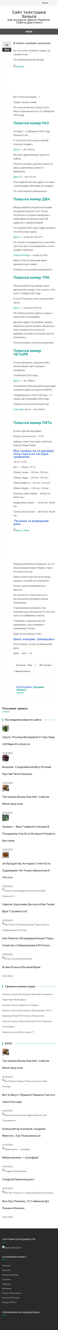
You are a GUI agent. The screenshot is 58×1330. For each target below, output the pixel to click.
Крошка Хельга (23, 671)
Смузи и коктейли (11, 1293)
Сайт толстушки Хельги (29, 14)
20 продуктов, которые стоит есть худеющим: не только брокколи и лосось (26, 870)
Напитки (6, 1284)
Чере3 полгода (21, 255)
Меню (45, 2)
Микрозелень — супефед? (20, 1157)
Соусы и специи (10, 1297)
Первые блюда (10, 1274)
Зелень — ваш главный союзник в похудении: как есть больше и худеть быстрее (28, 833)
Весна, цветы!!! (26, 1032)
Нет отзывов (45, 665)
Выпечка (6, 1288)
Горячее (6, 1279)
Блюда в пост (9, 1302)
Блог (30, 665)
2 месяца (18, 409)
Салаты (6, 1270)
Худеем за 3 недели (29, 1005)
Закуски (6, 1265)
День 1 (17, 149)
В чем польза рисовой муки (21, 967)
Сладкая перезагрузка (18, 1179)
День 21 (17, 176)
